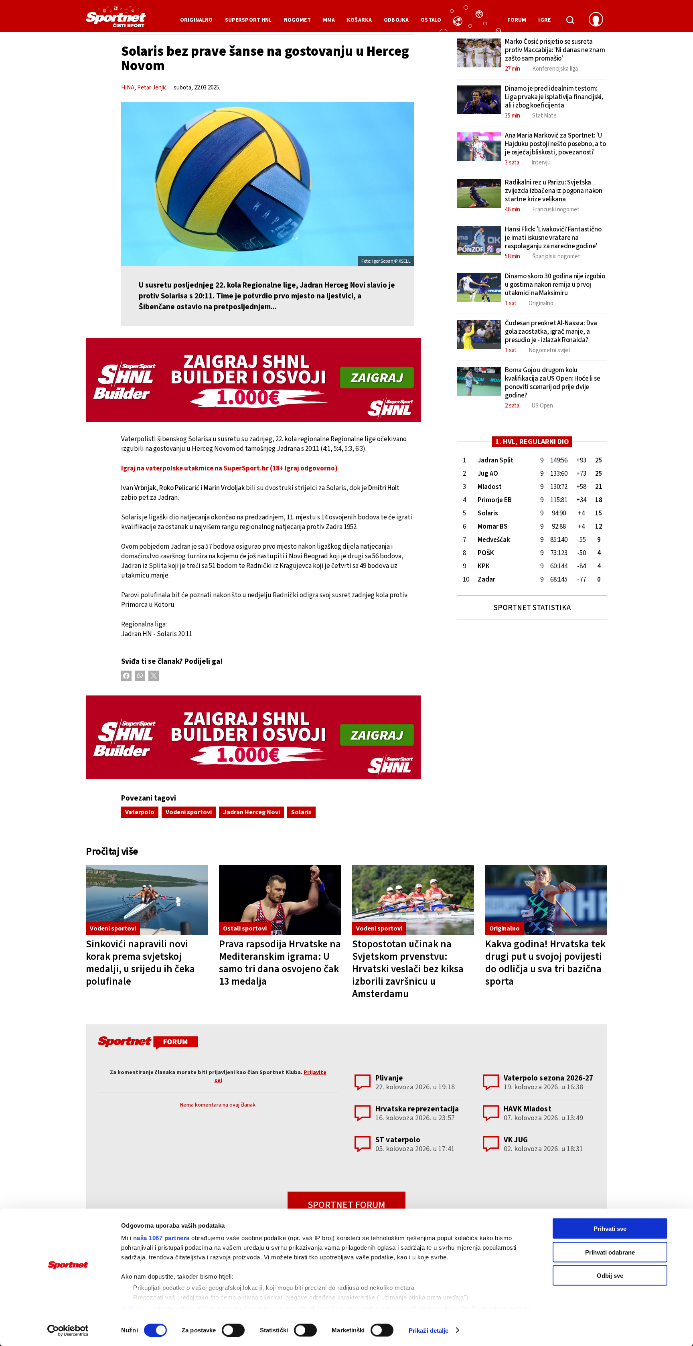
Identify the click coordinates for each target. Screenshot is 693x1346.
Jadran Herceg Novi (251, 812)
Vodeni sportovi (189, 812)
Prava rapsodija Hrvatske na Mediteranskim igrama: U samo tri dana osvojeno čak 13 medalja (280, 963)
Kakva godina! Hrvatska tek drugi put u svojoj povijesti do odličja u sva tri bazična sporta (545, 963)
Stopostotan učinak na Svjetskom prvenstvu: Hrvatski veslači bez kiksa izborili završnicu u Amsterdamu (408, 969)
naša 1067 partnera (161, 1238)
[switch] (233, 1330)
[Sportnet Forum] (147, 1044)
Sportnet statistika (532, 607)
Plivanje (389, 1078)
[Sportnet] (116, 19)
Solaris (301, 812)
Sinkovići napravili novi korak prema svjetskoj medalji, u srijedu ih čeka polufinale (140, 963)
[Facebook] (126, 676)
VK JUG (516, 1140)
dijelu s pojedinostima (160, 1308)
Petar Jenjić (152, 87)
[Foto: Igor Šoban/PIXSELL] (267, 184)
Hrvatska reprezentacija (417, 1109)
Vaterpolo (139, 812)
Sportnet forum (346, 1205)
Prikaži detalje (429, 1330)
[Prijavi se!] (596, 20)
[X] (153, 676)
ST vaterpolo (397, 1140)
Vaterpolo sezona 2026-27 (549, 1078)
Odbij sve (610, 1275)
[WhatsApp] (140, 676)
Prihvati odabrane (610, 1252)
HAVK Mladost (527, 1109)
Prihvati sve (610, 1228)
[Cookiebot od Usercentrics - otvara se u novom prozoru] (68, 1330)
